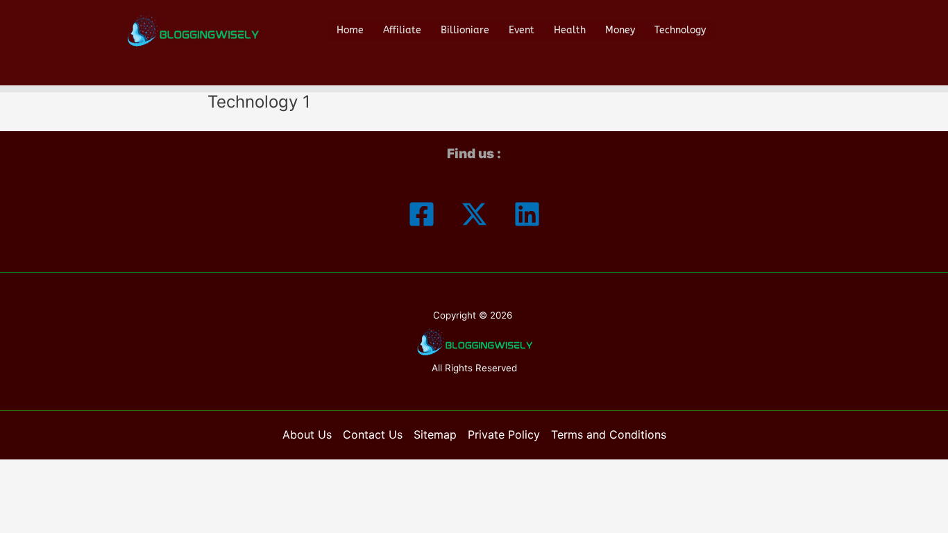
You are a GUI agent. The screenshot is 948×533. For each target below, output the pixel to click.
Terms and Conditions (608, 434)
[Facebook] (421, 214)
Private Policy (504, 434)
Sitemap (435, 434)
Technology (680, 30)
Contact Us (373, 434)
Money (620, 30)
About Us (307, 434)
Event (521, 30)
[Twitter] (474, 214)
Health (570, 30)
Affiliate (402, 30)
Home (350, 30)
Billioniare (465, 30)
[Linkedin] (527, 214)
